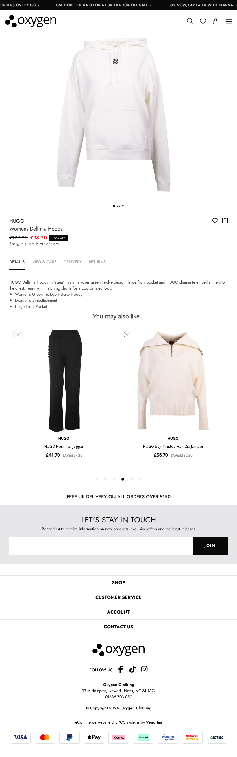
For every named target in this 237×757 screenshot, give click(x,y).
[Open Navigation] (228, 21)
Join (210, 545)
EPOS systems (127, 722)
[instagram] (144, 670)
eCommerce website (92, 722)
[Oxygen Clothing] (31, 21)
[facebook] (123, 670)
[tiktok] (135, 670)
